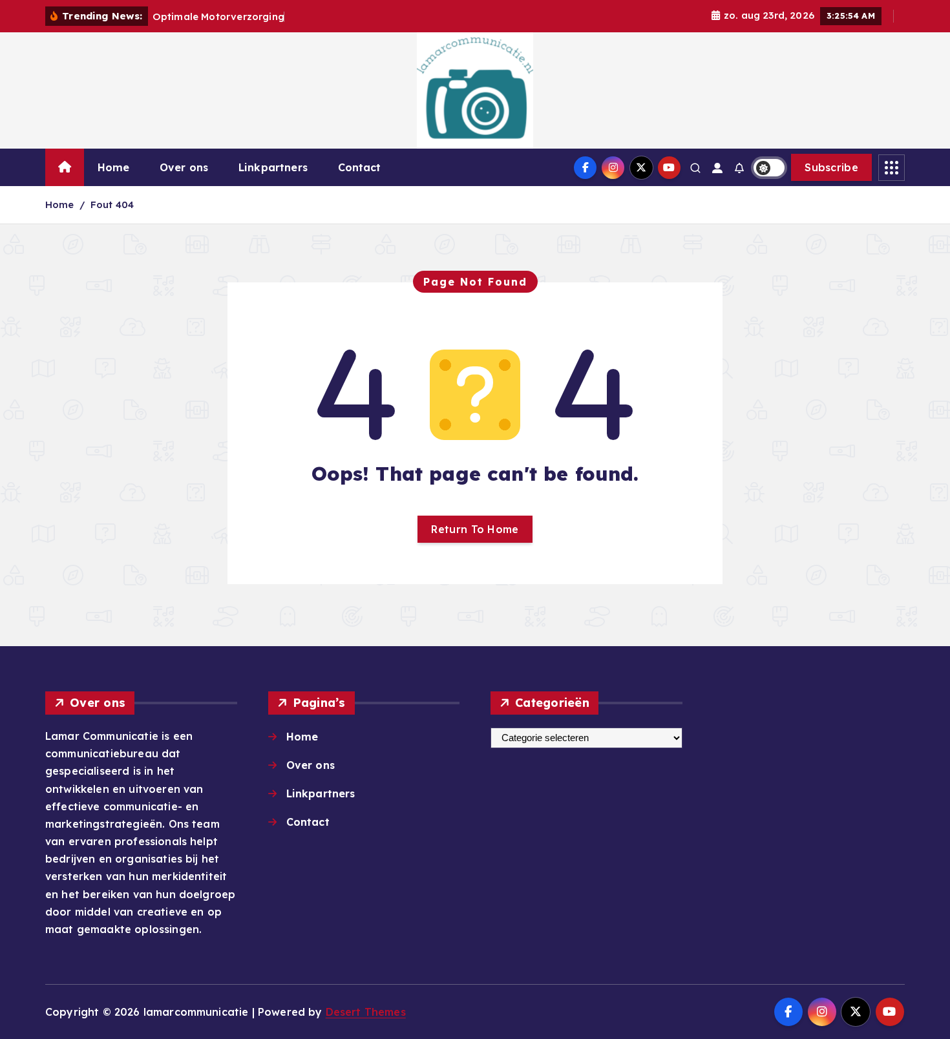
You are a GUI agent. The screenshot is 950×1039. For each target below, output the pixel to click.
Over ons (184, 167)
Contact (359, 167)
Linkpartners (273, 167)
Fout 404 (112, 204)
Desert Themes (366, 1011)
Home (114, 167)
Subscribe (831, 167)
